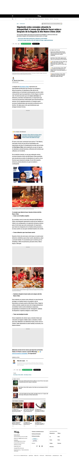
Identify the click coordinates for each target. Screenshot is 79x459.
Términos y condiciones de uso (38, 431)
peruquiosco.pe (56, 455)
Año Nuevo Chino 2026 (18, 374)
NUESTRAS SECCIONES (53, 431)
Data (59, 436)
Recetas (59, 443)
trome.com (42, 455)
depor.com (36, 455)
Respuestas (52, 433)
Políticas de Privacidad (36, 433)
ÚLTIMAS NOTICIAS (55, 50)
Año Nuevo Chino (27, 374)
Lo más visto (16, 379)
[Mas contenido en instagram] (42, 446)
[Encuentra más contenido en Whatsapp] (18, 43)
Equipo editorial (17, 434)
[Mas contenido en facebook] (37, 446)
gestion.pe (31, 455)
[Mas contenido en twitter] (39, 446)
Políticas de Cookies (36, 436)
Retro (59, 440)
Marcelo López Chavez (19, 80)
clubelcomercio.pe (24, 455)
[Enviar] (13, 19)
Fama (51, 440)
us (50, 436)
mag (61, 455)
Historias (52, 446)
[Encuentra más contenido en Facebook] (13, 43)
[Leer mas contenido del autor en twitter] (27, 360)
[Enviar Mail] (13, 80)
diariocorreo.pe (48, 455)
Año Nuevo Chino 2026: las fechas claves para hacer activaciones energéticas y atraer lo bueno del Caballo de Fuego (32, 136)
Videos (59, 433)
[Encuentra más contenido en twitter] (16, 43)
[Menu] (13, 16)
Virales (51, 443)
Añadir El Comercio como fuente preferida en (52, 23)
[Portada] (16, 433)
